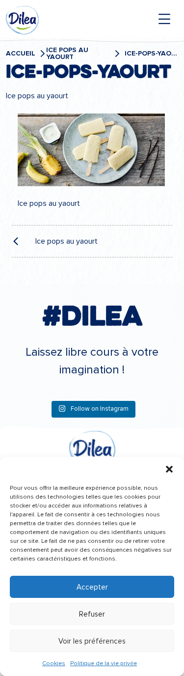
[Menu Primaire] (164, 19)
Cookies (53, 663)
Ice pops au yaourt (67, 53)
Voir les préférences (92, 641)
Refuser (92, 614)
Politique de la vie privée (103, 663)
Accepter (92, 587)
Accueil (20, 53)
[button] (169, 469)
